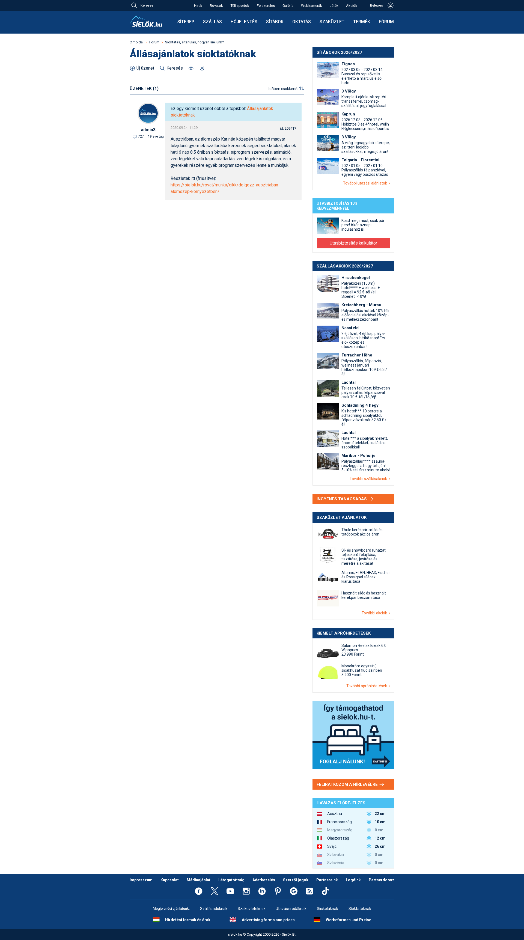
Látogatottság (231, 880)
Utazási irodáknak (291, 908)
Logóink (353, 880)
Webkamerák (311, 6)
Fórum (386, 21)
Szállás (212, 21)
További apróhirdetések (367, 686)
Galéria (287, 6)
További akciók (375, 613)
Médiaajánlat (198, 880)
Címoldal (137, 42)
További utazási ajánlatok (366, 183)
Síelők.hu (146, 21)
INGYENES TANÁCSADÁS (342, 498)
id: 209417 (288, 128)
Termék (361, 21)
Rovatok (216, 6)
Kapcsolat (169, 880)
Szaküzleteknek (252, 908)
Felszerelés (266, 6)
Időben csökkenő (283, 89)
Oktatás (301, 21)
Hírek (198, 6)
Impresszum (141, 880)
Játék (334, 6)
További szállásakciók (369, 479)
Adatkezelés (263, 880)
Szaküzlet (332, 21)
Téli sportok (240, 6)
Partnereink (327, 880)
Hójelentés (244, 21)
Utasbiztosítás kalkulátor (353, 243)
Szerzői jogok (295, 880)
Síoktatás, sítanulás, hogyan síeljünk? (194, 42)
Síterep (185, 21)
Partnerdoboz (381, 880)
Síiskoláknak (327, 908)
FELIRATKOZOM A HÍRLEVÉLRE (348, 784)
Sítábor (275, 21)
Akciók (351, 6)
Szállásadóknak (213, 908)
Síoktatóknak (360, 908)
